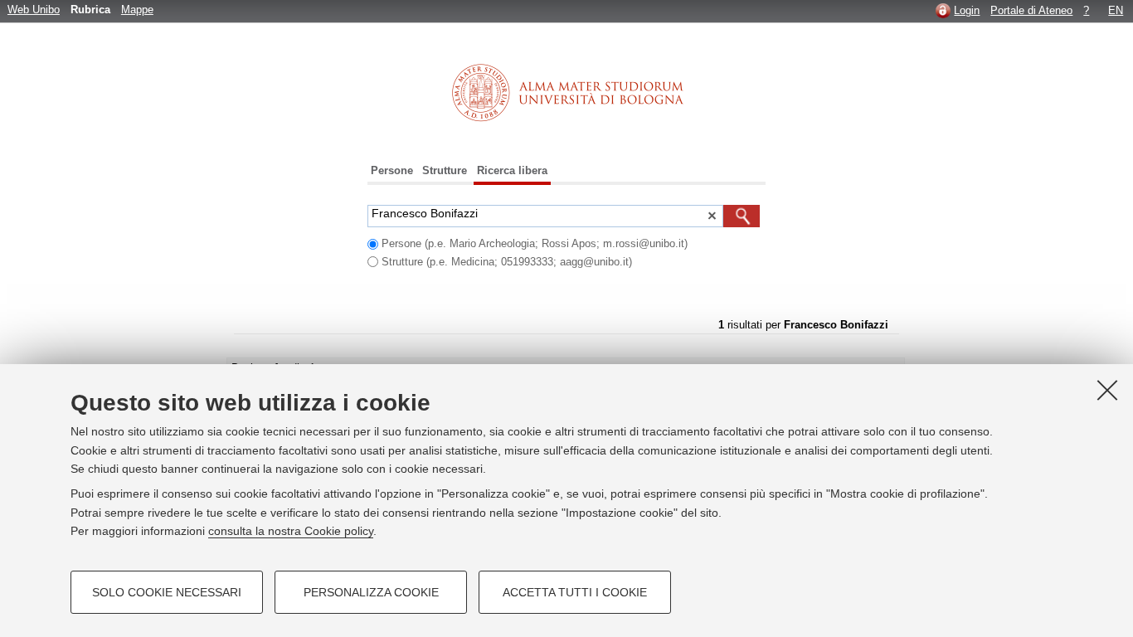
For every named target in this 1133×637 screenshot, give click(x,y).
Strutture (444, 170)
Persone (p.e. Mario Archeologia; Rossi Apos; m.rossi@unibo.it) (535, 243)
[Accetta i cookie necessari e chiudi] (1107, 390)
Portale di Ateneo (1031, 10)
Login (967, 10)
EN (1115, 10)
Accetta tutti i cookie (575, 592)
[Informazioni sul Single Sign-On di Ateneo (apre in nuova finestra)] (943, 10)
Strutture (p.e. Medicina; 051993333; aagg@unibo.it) (507, 261)
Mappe (137, 9)
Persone (392, 170)
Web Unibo (33, 9)
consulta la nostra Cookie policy (290, 530)
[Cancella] (711, 217)
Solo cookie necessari (166, 592)
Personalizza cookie (371, 592)
